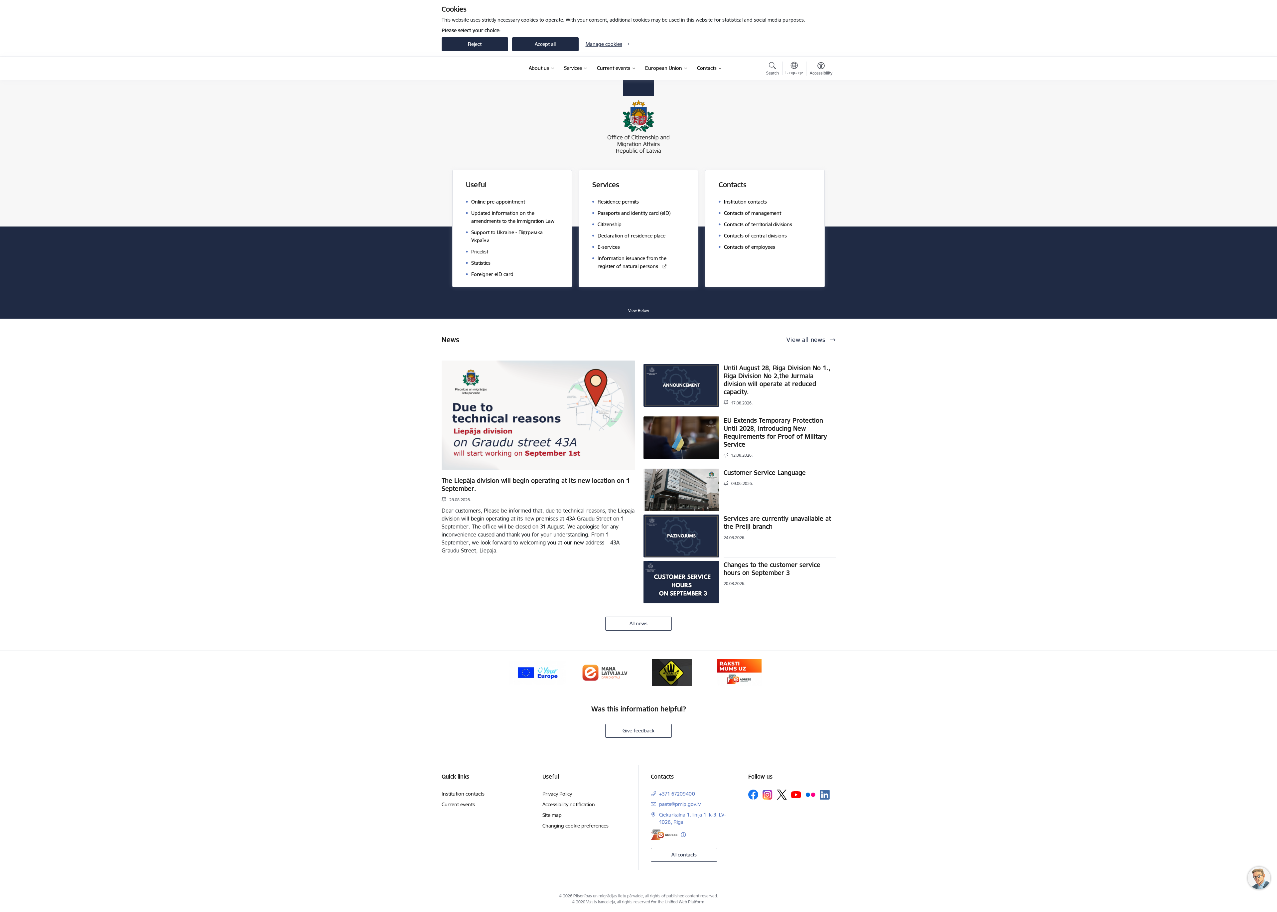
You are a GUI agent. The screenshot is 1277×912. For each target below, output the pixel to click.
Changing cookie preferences (575, 826)
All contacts (684, 854)
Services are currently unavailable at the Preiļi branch (777, 523)
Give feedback (638, 730)
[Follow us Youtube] (796, 794)
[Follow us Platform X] (782, 795)
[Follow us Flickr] (810, 794)
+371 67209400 (677, 794)
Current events (458, 804)
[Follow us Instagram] (768, 795)
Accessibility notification (568, 804)
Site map (552, 815)
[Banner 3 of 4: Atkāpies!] (672, 672)
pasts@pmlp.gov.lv (680, 804)
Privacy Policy (557, 794)
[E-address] (664, 834)
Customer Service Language (765, 473)
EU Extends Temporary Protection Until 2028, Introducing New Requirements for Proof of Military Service (775, 432)
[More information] (683, 834)
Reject (475, 44)
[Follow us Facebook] (753, 795)
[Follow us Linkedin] (825, 795)
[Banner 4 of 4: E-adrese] (739, 672)
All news (638, 623)
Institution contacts (463, 794)
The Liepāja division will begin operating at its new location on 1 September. (536, 485)
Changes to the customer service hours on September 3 (772, 569)
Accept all (545, 44)
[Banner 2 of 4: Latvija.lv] (605, 672)
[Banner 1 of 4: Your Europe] (537, 672)
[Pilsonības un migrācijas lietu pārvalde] (482, 68)
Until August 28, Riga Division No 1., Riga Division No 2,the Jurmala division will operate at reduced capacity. (777, 380)
